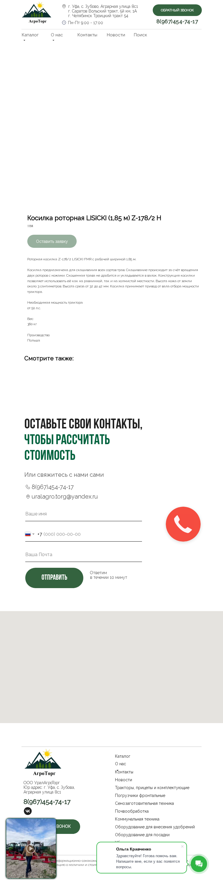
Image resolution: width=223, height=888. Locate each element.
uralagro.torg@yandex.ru (65, 496)
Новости (116, 35)
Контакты (87, 35)
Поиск (140, 35)
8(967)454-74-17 (177, 21)
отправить (54, 577)
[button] (177, 10)
